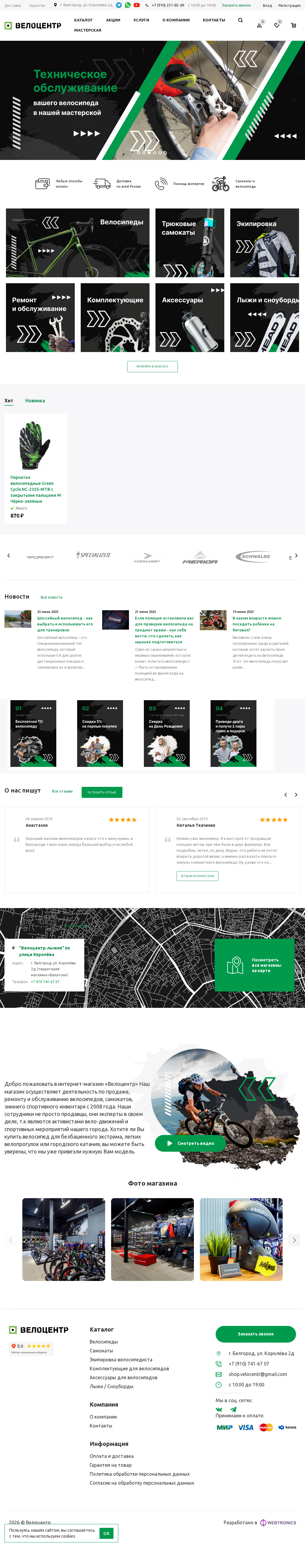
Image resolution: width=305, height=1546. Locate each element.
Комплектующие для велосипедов (129, 1368)
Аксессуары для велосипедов (124, 1377)
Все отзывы (62, 791)
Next (296, 555)
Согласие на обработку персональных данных (142, 1483)
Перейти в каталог (152, 366)
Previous (8, 555)
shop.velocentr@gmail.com (258, 1374)
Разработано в (240, 1522)
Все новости (52, 597)
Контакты (101, 1425)
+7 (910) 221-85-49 (168, 5)
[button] (294, 1240)
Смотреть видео (196, 1143)
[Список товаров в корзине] (296, 26)
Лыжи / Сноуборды (111, 1386)
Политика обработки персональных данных (140, 1474)
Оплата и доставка (112, 1456)
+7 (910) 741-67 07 (249, 1363)
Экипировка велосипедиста (121, 1359)
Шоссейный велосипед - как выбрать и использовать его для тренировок (65, 624)
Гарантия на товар (111, 1465)
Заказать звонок (256, 1334)
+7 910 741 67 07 (45, 982)
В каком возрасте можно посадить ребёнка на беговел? (257, 624)
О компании (103, 1416)
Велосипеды (104, 1341)
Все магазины (76, 926)
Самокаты (101, 1350)
